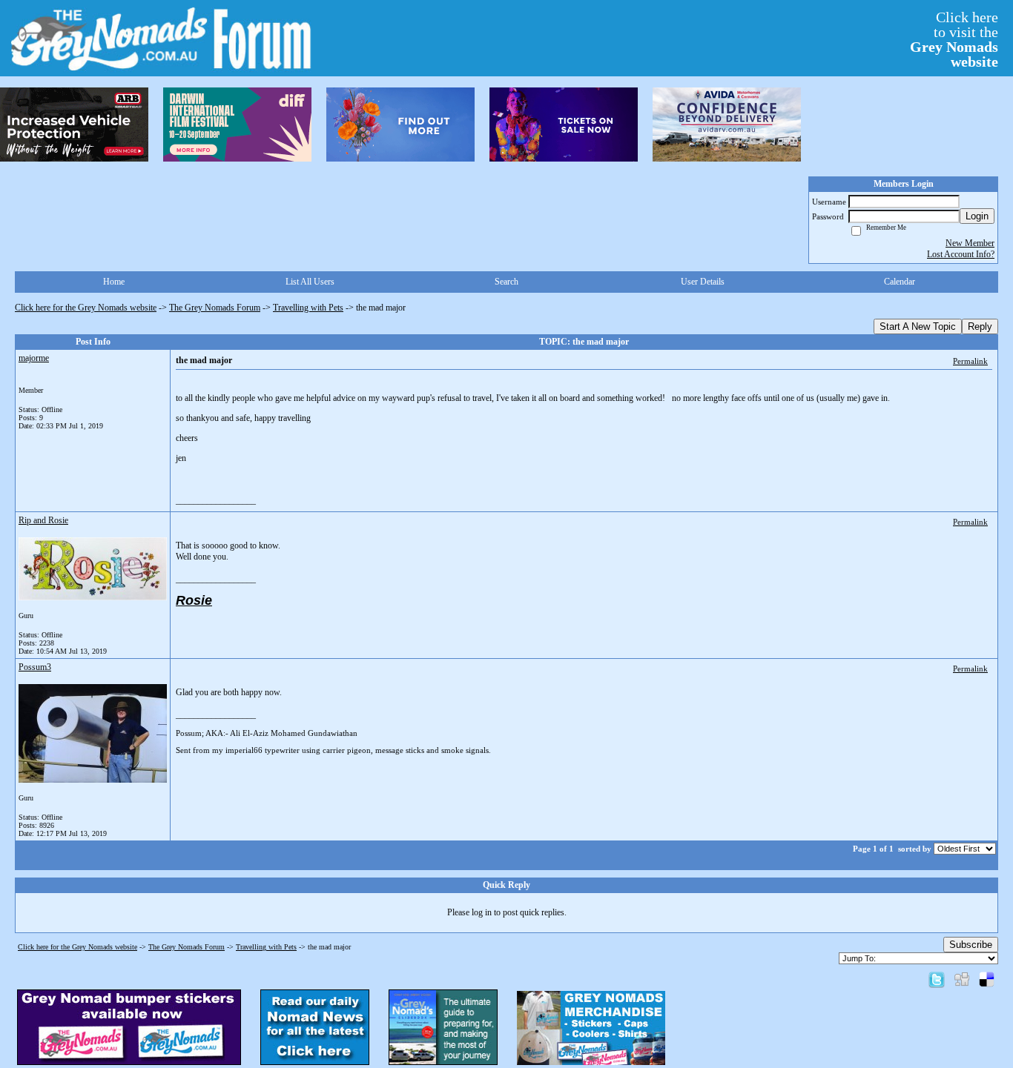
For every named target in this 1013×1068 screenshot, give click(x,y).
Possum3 (35, 667)
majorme (34, 358)
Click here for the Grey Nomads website (85, 307)
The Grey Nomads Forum (214, 307)
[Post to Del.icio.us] (986, 979)
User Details (703, 281)
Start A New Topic (918, 326)
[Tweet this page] (936, 979)
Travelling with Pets (308, 307)
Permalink (970, 360)
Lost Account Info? (960, 254)
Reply (980, 326)
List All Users (310, 281)
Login (977, 216)
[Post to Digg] (962, 979)
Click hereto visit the (954, 39)
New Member (970, 243)
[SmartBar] (74, 124)
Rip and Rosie (43, 520)
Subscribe (970, 944)
